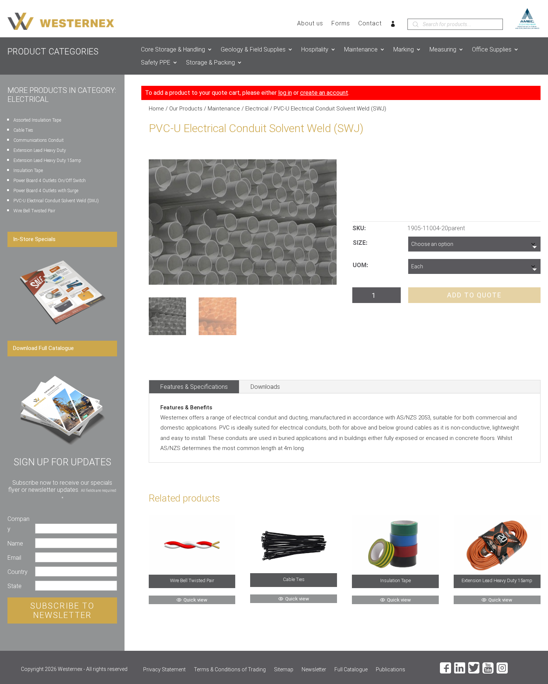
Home (156, 108)
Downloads (265, 386)
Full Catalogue (351, 669)
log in (285, 92)
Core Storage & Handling (173, 49)
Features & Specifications (194, 386)
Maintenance (361, 49)
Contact (370, 24)
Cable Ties (23, 130)
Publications (390, 669)
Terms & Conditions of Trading (230, 669)
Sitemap (283, 669)
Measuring (442, 49)
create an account (324, 92)
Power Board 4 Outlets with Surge (45, 190)
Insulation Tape (28, 170)
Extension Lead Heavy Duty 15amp (47, 160)
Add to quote (474, 295)
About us (310, 24)
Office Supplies (491, 49)
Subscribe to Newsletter (62, 610)
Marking (403, 49)
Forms (340, 24)
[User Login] (393, 25)
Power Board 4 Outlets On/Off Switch (49, 180)
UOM (359, 265)
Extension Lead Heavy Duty (39, 150)
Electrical (256, 108)
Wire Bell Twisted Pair (34, 210)
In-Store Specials (34, 239)
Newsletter (314, 669)
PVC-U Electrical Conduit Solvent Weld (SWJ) (56, 200)
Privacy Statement (164, 669)
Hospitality (314, 49)
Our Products (185, 108)
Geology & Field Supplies (253, 49)
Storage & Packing (210, 62)
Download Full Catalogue (43, 348)
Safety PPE (155, 62)
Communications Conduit (38, 140)
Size (359, 242)
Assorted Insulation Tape (37, 120)
